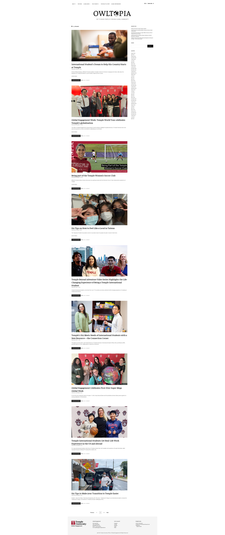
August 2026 (133, 53)
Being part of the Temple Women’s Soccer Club (99, 157)
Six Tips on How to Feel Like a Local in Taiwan (99, 209)
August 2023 (133, 89)
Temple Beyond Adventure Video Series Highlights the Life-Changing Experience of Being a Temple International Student (99, 261)
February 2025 (133, 65)
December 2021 (133, 112)
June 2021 (133, 117)
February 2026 (133, 56)
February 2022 (133, 111)
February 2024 (133, 82)
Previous (92, 512)
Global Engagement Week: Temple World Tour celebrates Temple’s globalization (99, 101)
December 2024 (133, 68)
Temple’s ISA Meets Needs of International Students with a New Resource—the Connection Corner (99, 316)
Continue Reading (76, 80)
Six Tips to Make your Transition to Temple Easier (99, 474)
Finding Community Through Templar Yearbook (138, 28)
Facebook (115, 525)
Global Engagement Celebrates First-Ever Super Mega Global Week (99, 369)
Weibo (115, 527)
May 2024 (132, 77)
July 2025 (132, 60)
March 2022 (133, 109)
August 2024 (133, 74)
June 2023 (133, 92)
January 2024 (133, 83)
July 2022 (132, 106)
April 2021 (132, 118)
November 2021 (133, 114)
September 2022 (133, 103)
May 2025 (132, 62)
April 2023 (132, 95)
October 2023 (133, 86)
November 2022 (133, 100)
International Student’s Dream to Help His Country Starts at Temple (99, 45)
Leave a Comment (86, 80)
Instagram (115, 523)
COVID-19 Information (139, 523)
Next (108, 512)
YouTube (115, 524)
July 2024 (132, 76)
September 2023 (133, 88)
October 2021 (133, 115)
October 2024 (133, 71)
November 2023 (133, 85)
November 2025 (133, 57)
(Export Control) (139, 526)
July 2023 (132, 91)
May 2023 (132, 94)
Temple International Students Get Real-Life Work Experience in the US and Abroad (99, 422)
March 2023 (133, 97)
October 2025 (133, 59)
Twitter (115, 526)
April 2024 (132, 79)
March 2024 (133, 80)
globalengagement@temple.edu (100, 527)
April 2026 (132, 54)
